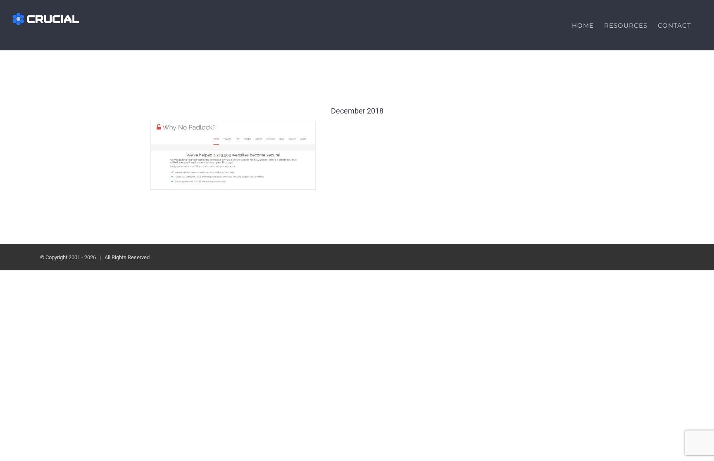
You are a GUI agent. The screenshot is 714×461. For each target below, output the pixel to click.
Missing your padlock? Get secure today (233, 155)
